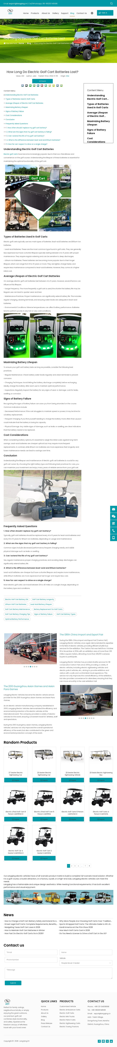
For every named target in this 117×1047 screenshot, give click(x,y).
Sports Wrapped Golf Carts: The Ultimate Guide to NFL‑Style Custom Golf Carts (85, 924)
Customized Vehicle (68, 1006)
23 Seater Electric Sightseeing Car (44, 773)
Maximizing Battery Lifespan (17, 107)
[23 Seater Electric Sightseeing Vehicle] (72, 755)
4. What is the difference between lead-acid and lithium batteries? (33, 140)
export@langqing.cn (18, 3)
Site (67, 76)
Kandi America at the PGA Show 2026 (76, 927)
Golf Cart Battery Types (66, 614)
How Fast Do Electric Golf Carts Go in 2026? (24, 933)
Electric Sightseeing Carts (70, 1023)
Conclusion (10, 119)
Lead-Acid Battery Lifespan (41, 604)
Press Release (46, 1023)
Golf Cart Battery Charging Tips (17, 614)
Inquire (16, 780)
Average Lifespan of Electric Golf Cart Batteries (24, 103)
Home (43, 1006)
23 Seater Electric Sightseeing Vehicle (72, 773)
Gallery (44, 1016)
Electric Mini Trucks (67, 1016)
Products (44, 1010)
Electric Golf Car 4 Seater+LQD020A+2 (15, 852)
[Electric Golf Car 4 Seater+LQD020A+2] (15, 837)
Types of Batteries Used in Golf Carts (20, 99)
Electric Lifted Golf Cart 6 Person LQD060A (44, 813)
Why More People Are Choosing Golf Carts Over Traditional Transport (85, 921)
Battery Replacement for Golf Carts (48, 609)
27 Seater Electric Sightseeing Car (16, 773)
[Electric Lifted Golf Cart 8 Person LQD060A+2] (15, 798)
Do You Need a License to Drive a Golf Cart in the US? (83, 933)
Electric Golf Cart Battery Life (16, 599)
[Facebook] (99, 1041)
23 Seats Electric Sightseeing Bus (101, 773)
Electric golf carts (11, 154)
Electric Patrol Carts (67, 1020)
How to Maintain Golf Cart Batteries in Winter (25, 930)
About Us (44, 1013)
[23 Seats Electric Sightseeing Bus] (101, 755)
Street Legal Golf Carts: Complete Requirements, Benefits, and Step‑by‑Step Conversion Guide (31, 924)
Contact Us (45, 1026)
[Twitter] (107, 1041)
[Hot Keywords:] (111, 3)
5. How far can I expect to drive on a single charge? (27, 144)
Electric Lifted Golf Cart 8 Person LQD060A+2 (16, 813)
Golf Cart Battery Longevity (43, 599)
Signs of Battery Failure (15, 111)
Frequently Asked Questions (17, 123)
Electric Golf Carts (67, 1013)
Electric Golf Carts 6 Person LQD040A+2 (72, 813)
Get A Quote (104, 13)
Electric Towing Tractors (69, 1026)
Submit (13, 983)
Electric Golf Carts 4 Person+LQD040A (101, 813)
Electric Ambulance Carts (70, 1010)
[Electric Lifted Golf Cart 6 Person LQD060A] (44, 798)
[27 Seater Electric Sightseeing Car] (15, 754)
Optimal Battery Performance (17, 619)
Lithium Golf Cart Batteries (15, 604)
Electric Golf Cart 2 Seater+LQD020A (44, 852)
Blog (43, 1020)
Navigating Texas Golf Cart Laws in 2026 (22, 927)
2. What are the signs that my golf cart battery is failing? (29, 132)
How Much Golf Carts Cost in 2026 (74, 930)
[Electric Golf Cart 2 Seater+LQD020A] (44, 837)
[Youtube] (111, 1041)
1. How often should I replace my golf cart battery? (27, 128)
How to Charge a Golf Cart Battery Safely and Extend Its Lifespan (31, 921)
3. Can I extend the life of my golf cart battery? (25, 136)
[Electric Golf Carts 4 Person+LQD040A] (101, 798)
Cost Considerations (14, 115)
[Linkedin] (103, 1041)
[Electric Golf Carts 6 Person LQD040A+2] (72, 798)
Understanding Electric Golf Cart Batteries (21, 95)
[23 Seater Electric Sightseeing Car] (44, 754)
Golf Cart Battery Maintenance (17, 609)
